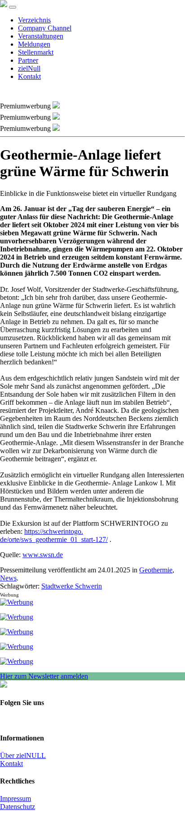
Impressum (15, 798)
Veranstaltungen (40, 36)
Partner (28, 60)
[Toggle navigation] (12, 7)
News (8, 578)
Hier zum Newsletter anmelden (44, 676)
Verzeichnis (34, 20)
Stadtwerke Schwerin (71, 586)
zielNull (29, 68)
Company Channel (44, 28)
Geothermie (155, 570)
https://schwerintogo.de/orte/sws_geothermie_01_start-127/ (54, 535)
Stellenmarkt (35, 52)
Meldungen (34, 44)
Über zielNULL (23, 755)
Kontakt (29, 76)
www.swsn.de (42, 554)
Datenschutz (17, 806)
